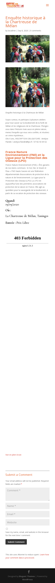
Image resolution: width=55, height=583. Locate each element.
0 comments (35, 30)
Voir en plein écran (13, 454)
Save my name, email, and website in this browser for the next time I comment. (27, 534)
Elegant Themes (27, 576)
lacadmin (12, 30)
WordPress (27, 579)
